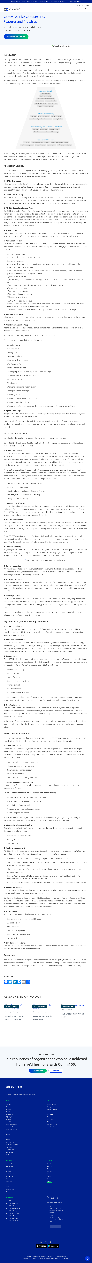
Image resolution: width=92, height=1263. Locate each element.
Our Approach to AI (52, 1169)
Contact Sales (38, 1070)
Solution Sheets (10, 1174)
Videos (7, 1184)
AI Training (8, 1119)
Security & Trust (10, 1142)
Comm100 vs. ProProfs (12, 1221)
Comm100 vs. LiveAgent (12, 1211)
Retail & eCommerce (52, 1124)
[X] (46, 1242)
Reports (8, 1169)
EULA (60, 1258)
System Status (9, 1152)
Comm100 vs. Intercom (12, 1203)
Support (49, 1181)
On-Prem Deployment (12, 1144)
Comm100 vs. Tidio (11, 1216)
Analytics (8, 1139)
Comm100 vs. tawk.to (12, 1218)
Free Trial (55, 1070)
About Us (49, 1166)
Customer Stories (10, 1164)
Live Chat (8, 1104)
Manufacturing (51, 1127)
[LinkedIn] (41, 1242)
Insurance (49, 1112)
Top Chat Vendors (10, 1189)
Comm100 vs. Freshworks (13, 1208)
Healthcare (50, 1114)
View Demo (79, 5)
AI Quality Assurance (11, 1117)
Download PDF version (16, 36)
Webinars (8, 1171)
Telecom (49, 1122)
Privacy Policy (32, 1258)
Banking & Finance (52, 1109)
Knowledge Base (10, 1127)
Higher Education (52, 1104)
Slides (7, 1186)
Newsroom (50, 1174)
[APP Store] (41, 1246)
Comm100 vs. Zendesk (12, 1201)
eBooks (8, 1179)
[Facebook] (51, 1242)
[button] (6, 982)
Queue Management (11, 1129)
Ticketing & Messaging (12, 1124)
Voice (7, 1132)
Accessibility (65, 1258)
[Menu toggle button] (85, 8)
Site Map (25, 1258)
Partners (49, 1171)
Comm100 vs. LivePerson (12, 1206)
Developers (9, 1147)
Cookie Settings (49, 1258)
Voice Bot (8, 1122)
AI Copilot (8, 1109)
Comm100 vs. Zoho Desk (12, 1213)
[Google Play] (53, 1246)
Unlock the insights (75, 1)
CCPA (56, 1258)
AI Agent (8, 1107)
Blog (7, 1191)
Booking (8, 1134)
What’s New (9, 1154)
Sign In (87, 5)
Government (50, 1117)
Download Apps (10, 1149)
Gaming (49, 1107)
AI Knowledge (9, 1114)
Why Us (49, 1164)
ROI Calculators (10, 1166)
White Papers (9, 1176)
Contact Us (50, 1179)
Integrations (9, 1137)
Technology (50, 1119)
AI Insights (8, 1112)
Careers (49, 1176)
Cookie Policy (40, 1258)
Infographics (9, 1181)
